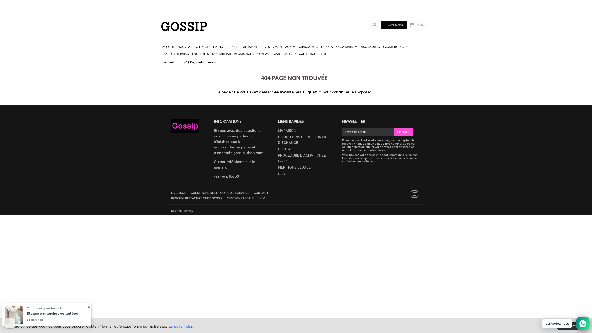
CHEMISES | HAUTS (210, 47)
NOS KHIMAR (221, 54)
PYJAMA (327, 47)
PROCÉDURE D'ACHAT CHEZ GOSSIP (196, 198)
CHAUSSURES (308, 47)
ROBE (234, 47)
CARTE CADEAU (285, 54)
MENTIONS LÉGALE (294, 167)
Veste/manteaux (278, 47)
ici (320, 92)
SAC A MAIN (345, 47)
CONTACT (264, 54)
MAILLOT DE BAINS (175, 54)
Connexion (396, 25)
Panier (421, 25)
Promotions (244, 54)
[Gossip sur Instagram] (414, 196)
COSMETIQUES (394, 47)
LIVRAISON (287, 131)
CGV (281, 174)
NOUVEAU (185, 47)
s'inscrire (403, 132)
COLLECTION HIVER (312, 54)
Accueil (169, 62)
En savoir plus (180, 326)
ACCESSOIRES (370, 47)
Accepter (571, 326)
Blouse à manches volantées (52, 313)
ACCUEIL (168, 47)
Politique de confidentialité (368, 150)
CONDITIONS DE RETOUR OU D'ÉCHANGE (220, 192)
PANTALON (249, 47)
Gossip (188, 211)
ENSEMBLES (200, 54)
